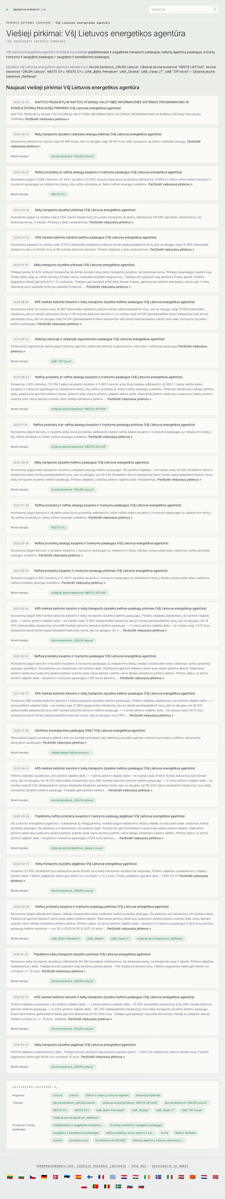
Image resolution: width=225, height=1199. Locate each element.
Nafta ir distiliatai (185, 1132)
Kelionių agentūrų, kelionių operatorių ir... (158, 1140)
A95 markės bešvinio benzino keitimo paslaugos (69, 237)
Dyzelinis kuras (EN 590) (110, 1140)
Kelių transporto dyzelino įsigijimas (60, 863)
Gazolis (57, 1140)
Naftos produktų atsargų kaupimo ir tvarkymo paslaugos (75, 543)
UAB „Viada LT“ (152, 71)
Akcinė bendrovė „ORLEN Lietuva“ (113, 67)
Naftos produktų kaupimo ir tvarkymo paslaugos (69, 656)
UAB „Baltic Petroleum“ (101, 71)
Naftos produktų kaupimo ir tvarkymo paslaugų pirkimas (74, 570)
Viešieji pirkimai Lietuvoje (28, 22)
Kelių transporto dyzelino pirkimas (59, 210)
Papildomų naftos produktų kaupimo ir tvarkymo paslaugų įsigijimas (83, 816)
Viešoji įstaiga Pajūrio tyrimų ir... (71, 752)
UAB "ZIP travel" (177, 71)
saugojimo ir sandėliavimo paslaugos (83, 57)
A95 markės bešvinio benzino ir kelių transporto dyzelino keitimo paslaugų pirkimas (94, 608)
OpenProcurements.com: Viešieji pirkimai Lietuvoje (81, 1166)
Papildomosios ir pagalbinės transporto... (78, 1125)
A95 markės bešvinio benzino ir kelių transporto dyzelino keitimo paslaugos (88, 302)
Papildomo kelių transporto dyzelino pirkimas (66, 954)
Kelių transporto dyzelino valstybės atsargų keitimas (72, 134)
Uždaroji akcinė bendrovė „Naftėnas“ (160, 938)
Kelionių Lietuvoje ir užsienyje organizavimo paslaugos (73, 339)
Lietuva (57, 1095)
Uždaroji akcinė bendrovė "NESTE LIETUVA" (172, 67)
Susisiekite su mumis (170, 1166)
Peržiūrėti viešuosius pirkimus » (47, 119)
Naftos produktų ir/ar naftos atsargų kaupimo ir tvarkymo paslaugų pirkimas (88, 424)
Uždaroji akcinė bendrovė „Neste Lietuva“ (77, 848)
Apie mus (139, 1166)
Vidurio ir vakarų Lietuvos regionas (107, 1095)
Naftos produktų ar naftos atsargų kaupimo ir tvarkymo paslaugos (82, 172)
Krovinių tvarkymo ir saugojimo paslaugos (136, 1125)
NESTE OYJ (55, 71)
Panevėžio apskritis (148, 1095)
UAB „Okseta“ (129, 71)
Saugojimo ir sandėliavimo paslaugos (76, 1132)
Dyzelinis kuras (78, 1140)
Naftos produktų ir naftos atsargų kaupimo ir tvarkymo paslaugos (82, 505)
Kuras (164, 1132)
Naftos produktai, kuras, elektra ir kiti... (130, 1132)
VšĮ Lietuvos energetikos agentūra (95, 108)
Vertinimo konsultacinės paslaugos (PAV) (64, 730)
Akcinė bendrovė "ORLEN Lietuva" (72, 156)
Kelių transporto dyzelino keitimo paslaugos (65, 462)
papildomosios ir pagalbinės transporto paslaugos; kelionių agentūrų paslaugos (145, 52)
